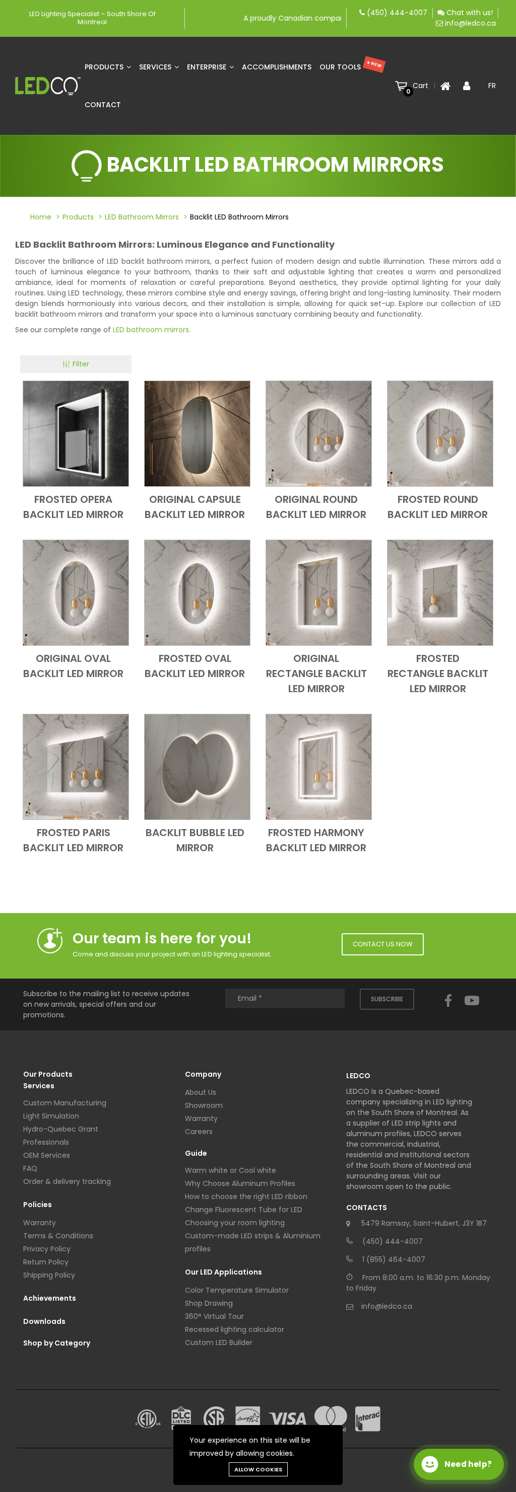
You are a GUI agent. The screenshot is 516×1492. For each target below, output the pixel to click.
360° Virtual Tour (214, 1316)
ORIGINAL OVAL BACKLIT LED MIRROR (73, 666)
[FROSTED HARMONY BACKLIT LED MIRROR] (318, 767)
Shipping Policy (49, 1275)
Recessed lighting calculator (234, 1329)
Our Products (48, 1074)
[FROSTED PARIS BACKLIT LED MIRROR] (75, 767)
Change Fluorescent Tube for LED (243, 1210)
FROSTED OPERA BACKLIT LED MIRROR (73, 506)
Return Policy (46, 1262)
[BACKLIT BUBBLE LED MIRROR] (197, 767)
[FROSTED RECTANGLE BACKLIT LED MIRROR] (440, 592)
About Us (200, 1092)
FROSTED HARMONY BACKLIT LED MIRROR (316, 840)
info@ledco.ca (470, 23)
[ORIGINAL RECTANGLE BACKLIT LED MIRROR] (318, 592)
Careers (199, 1132)
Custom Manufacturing (64, 1103)
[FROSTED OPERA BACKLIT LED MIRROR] (75, 433)
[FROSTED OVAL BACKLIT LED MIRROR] (197, 592)
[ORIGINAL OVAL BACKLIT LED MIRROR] (75, 592)
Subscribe (387, 999)
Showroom (204, 1105)
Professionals (46, 1142)
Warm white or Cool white (230, 1170)
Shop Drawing (209, 1303)
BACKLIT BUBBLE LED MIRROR (195, 840)
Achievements (49, 1298)
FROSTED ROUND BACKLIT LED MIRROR (438, 506)
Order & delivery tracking (67, 1181)
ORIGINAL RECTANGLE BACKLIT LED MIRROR (316, 673)
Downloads (44, 1321)
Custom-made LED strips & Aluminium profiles (252, 1242)
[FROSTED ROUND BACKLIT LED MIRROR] (440, 433)
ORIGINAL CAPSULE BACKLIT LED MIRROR (195, 506)
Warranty (39, 1223)
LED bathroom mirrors (151, 330)
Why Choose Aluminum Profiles (240, 1183)
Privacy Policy (47, 1249)
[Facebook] (448, 1010)
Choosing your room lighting (235, 1223)
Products (105, 67)
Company (203, 1074)
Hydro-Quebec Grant (60, 1129)
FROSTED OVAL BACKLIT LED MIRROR (195, 666)
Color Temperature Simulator (237, 1290)
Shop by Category (56, 1343)
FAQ (30, 1168)
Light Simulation (51, 1116)
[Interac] (367, 1419)
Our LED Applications (223, 1272)
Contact (103, 105)
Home (40, 217)
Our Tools (350, 65)
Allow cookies (258, 1469)
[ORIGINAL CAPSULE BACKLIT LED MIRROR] (197, 433)
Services (156, 67)
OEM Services (46, 1155)
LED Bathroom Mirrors (142, 217)
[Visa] (287, 1419)
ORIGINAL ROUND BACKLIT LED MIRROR (316, 506)
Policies (37, 1205)
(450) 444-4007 (397, 13)
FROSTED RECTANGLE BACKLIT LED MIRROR (438, 673)
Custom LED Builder (218, 1342)
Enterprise (207, 67)
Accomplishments (276, 67)
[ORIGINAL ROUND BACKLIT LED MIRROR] (318, 433)
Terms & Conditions (58, 1236)
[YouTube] (472, 1010)
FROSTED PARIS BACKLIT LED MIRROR (73, 840)
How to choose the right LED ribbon (246, 1196)
